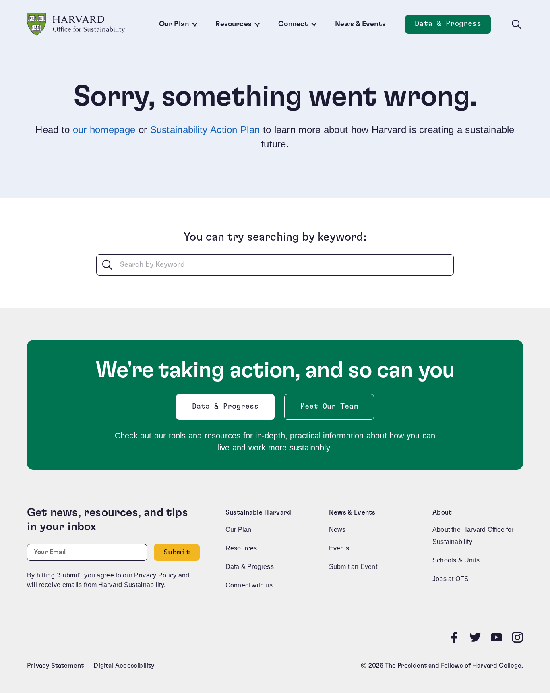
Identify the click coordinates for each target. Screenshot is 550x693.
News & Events (360, 24)
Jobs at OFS (450, 578)
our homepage (104, 129)
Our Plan (174, 24)
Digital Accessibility (123, 665)
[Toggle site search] (516, 24)
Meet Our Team (329, 406)
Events (339, 548)
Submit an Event (353, 566)
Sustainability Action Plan (205, 129)
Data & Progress (453, 26)
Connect (293, 24)
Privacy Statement (55, 665)
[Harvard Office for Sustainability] (76, 24)
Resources (233, 24)
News (337, 529)
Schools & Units (456, 560)
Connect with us (249, 585)
